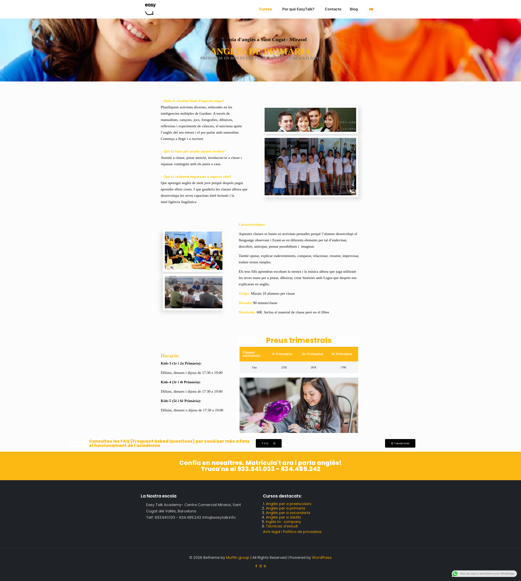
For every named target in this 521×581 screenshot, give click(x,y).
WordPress (322, 557)
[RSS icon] (264, 566)
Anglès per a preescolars (288, 503)
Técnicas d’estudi (282, 526)
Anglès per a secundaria (288, 512)
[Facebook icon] (256, 566)
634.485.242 (300, 469)
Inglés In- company (283, 521)
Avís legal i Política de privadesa (292, 531)
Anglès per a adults (283, 517)
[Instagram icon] (260, 566)
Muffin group (237, 557)
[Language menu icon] (371, 9)
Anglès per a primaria (285, 508)
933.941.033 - (259, 469)
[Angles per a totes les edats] (150, 9)
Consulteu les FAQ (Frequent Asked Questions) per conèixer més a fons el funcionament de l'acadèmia (169, 443)
